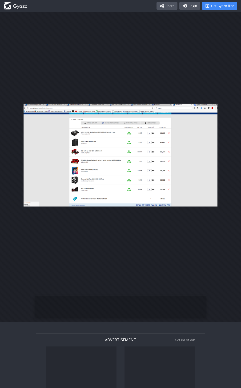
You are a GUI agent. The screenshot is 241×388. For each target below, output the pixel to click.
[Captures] (15, 6)
